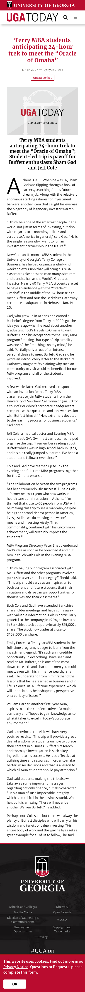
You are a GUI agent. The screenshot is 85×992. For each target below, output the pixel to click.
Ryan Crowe (55, 69)
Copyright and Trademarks (62, 929)
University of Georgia (42, 874)
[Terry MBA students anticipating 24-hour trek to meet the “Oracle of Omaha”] (42, 111)
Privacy (43, 937)
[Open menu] (75, 17)
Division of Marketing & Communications (23, 920)
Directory (62, 907)
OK (14, 984)
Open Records (62, 912)
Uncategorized (42, 77)
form (32, 972)
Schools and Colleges (23, 907)
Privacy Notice (15, 966)
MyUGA (62, 919)
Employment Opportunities (23, 929)
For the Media (23, 912)
